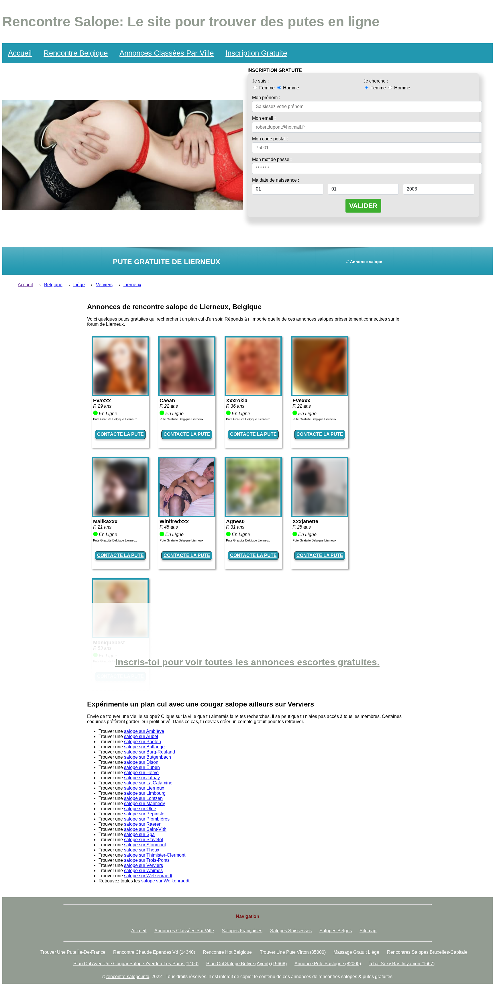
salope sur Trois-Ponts (147, 860)
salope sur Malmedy (144, 803)
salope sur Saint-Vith (145, 829)
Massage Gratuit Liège (356, 952)
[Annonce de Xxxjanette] (319, 514)
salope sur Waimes (143, 870)
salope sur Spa (139, 834)
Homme (290, 87)
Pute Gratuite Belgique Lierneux (115, 419)
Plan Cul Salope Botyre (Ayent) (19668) (246, 963)
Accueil (20, 53)
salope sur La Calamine (148, 782)
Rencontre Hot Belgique (227, 952)
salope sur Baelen (142, 741)
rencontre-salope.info (127, 976)
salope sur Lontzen (143, 798)
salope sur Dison (141, 762)
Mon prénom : (266, 97)
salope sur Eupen (142, 767)
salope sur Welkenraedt (148, 875)
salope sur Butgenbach (147, 757)
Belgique (53, 284)
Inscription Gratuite (256, 53)
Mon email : (264, 118)
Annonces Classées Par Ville (166, 53)
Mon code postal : (270, 138)
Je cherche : (375, 81)
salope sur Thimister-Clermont (154, 855)
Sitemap (368, 930)
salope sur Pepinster (145, 813)
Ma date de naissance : (275, 180)
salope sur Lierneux (144, 788)
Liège (79, 284)
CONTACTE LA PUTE (120, 434)
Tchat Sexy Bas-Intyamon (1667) (402, 963)
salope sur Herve (141, 772)
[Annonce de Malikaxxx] (120, 514)
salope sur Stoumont (145, 844)
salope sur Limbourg (145, 793)
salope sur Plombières (147, 819)
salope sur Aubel (141, 736)
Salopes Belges (335, 930)
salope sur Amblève (144, 731)
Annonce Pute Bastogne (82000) (327, 963)
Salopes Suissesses (291, 930)
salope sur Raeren (143, 824)
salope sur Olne (140, 808)
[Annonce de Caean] (187, 393)
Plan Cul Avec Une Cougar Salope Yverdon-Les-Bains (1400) (136, 963)
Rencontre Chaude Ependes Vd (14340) (154, 952)
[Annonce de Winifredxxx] (187, 514)
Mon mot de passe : (272, 159)
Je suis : (260, 81)
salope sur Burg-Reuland (149, 751)
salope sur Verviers (143, 865)
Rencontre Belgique (76, 53)
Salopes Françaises (242, 930)
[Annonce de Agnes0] (253, 514)
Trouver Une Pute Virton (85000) (293, 952)
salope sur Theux (141, 849)
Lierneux (132, 284)
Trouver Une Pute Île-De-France (72, 952)
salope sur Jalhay (142, 777)
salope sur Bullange (144, 746)
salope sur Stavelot (143, 839)
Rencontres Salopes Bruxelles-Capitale (427, 952)
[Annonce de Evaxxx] (120, 393)
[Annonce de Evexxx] (319, 393)
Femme (267, 87)
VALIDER (363, 205)
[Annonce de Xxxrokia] (253, 393)
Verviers (104, 284)
